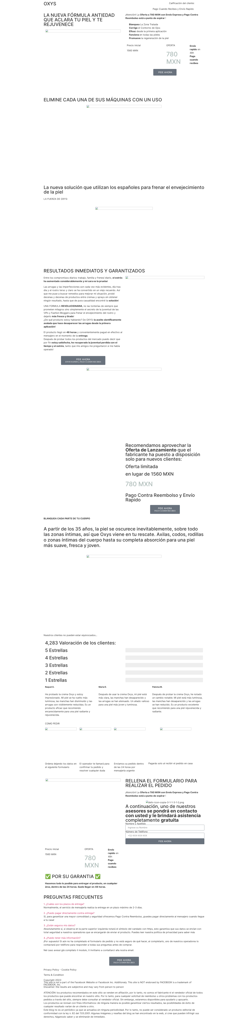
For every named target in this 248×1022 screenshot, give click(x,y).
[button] (124, 904)
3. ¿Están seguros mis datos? (59, 925)
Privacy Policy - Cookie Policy (60, 969)
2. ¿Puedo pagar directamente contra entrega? (69, 913)
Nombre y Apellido (135, 823)
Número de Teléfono (136, 831)
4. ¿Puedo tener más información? (62, 937)
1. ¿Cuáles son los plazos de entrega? (64, 904)
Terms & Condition (54, 974)
